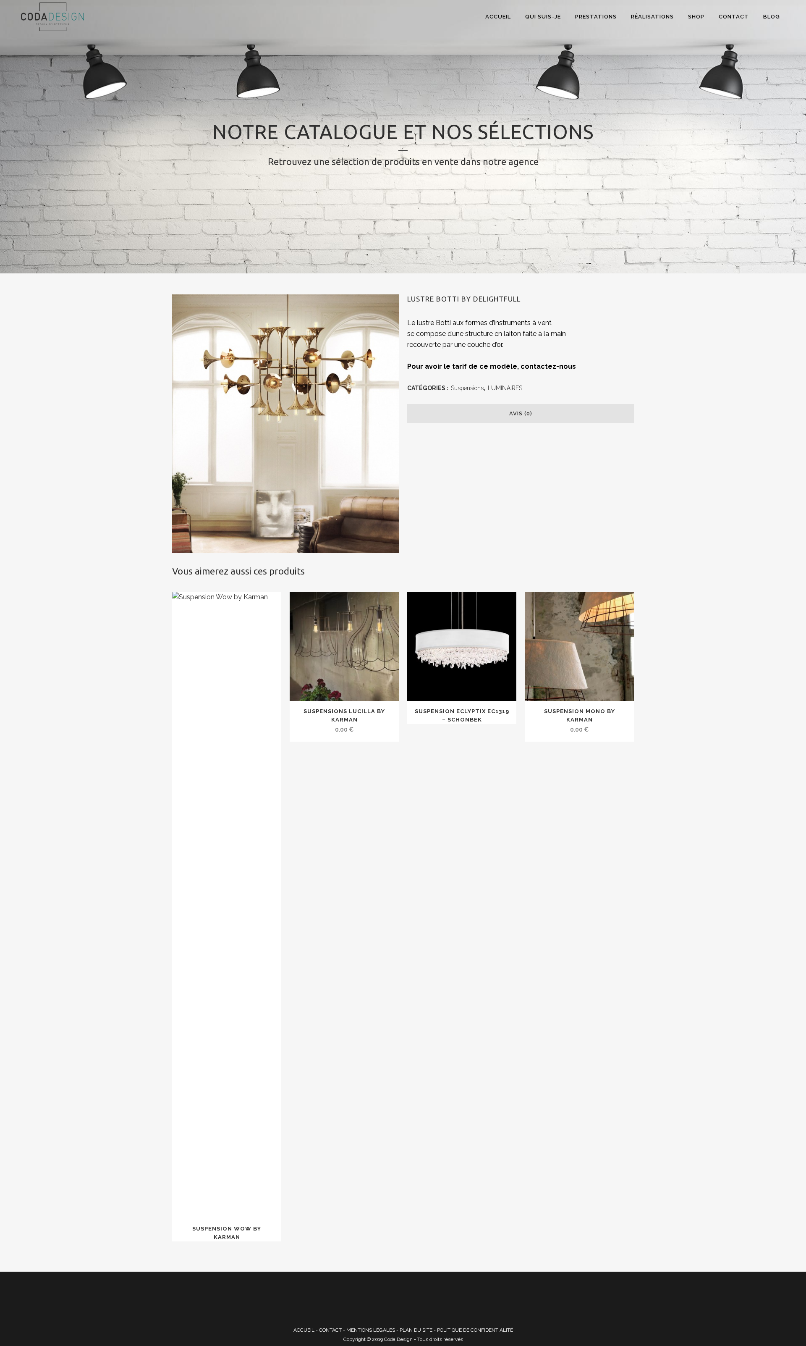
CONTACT (330, 1330)
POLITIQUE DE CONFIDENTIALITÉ (475, 1330)
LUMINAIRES (505, 388)
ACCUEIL (303, 1330)
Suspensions (467, 388)
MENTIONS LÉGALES (370, 1330)
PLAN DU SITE (416, 1330)
